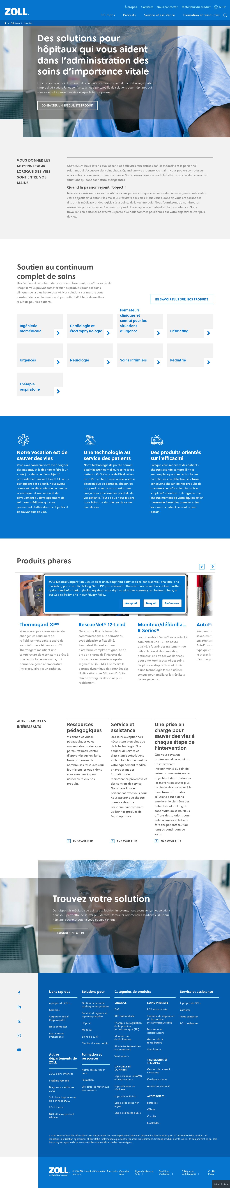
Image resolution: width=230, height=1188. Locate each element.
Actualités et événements (56, 1035)
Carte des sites (124, 1173)
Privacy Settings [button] (221, 1184)
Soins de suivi (90, 1036)
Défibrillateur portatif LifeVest (61, 1115)
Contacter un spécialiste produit (67, 105)
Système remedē (59, 1080)
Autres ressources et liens (93, 1071)
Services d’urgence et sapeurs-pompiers (94, 1014)
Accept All (131, 603)
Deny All (151, 603)
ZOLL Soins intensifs (61, 1074)
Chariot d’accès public (95, 1043)
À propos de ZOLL (59, 1003)
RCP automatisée (124, 1016)
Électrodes (153, 1123)
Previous (201, 566)
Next (212, 566)
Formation (88, 1080)
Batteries (152, 1103)
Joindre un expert (70, 933)
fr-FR (222, 7)
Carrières (147, 7)
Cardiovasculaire (157, 1079)
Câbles (151, 1109)
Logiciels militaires (125, 1096)
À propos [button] (131, 7)
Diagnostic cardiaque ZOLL (61, 1088)
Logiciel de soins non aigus (126, 1104)
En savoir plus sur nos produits (182, 299)
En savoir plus (83, 841)
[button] (220, 8)
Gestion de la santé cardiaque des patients (95, 1004)
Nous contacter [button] (167, 7)
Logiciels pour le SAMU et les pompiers (128, 1077)
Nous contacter (58, 1026)
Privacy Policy (96, 594)
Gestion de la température (155, 1041)
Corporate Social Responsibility (59, 1018)
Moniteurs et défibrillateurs (122, 1037)
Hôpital (86, 1023)
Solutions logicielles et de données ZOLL (62, 1099)
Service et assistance (159, 15)
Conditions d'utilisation (164, 1173)
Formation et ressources (201, 15)
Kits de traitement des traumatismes (127, 1047)
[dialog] (115, 594)
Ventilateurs (121, 1056)
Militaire (87, 1030)
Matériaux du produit (196, 7)
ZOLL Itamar (56, 1107)
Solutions (108, 15)
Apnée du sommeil (158, 1086)
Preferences (172, 603)
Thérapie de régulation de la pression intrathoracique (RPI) (128, 1026)
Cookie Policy (211, 1173)
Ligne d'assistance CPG (144, 1173)
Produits (129, 15)
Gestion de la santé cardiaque (158, 1070)
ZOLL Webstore (189, 1023)
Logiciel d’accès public (127, 1113)
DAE (116, 1009)
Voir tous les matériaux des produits (95, 1088)
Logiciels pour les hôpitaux (124, 1087)
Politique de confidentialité (189, 1173)
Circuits (151, 1116)
